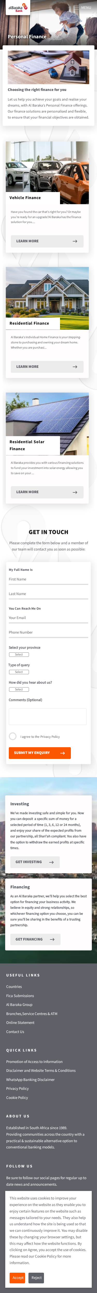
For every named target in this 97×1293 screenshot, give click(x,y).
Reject (37, 1277)
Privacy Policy (50, 737)
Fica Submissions (20, 995)
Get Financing (29, 939)
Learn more (27, 241)
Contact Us (15, 1031)
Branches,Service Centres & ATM (31, 1013)
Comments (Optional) (25, 700)
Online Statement (20, 1022)
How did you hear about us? (30, 682)
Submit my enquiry (32, 752)
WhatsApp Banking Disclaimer (30, 1079)
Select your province (24, 647)
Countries (14, 986)
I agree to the (40, 737)
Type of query (19, 665)
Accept (18, 1277)
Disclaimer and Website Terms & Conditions (41, 1070)
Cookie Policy (17, 1097)
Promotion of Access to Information (34, 1061)
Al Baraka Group (19, 1004)
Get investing (29, 861)
